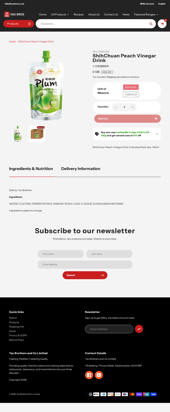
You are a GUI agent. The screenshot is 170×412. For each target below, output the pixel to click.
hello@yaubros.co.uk (14, 3)
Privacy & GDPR (18, 335)
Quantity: (103, 106)
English (161, 3)
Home (12, 41)
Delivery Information (80, 168)
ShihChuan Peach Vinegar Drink (36, 41)
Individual (131, 87)
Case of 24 (131, 94)
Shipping (111, 77)
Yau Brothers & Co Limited (28, 394)
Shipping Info (16, 326)
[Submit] (139, 329)
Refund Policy (16, 339)
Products (14, 322)
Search (13, 317)
